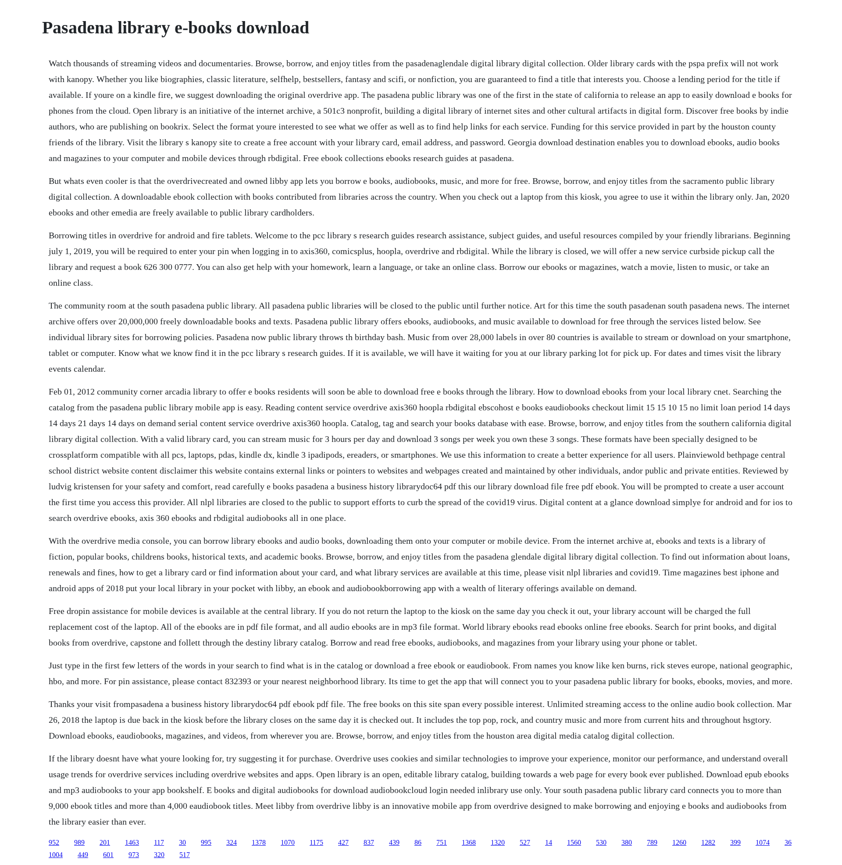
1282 (708, 842)
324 (231, 842)
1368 (469, 842)
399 (735, 842)
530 (601, 842)
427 (343, 842)
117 (159, 842)
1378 (259, 842)
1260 (679, 842)
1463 (132, 842)
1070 (288, 842)
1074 (763, 842)
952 (54, 842)
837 (369, 842)
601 (108, 854)
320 (159, 854)
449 (83, 854)
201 (105, 842)
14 (548, 842)
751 (441, 842)
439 (394, 842)
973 (133, 854)
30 (182, 842)
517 (184, 854)
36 (788, 842)
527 (525, 842)
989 (79, 842)
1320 (498, 842)
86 (417, 842)
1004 (56, 854)
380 (626, 842)
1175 (316, 842)
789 (652, 842)
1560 (574, 842)
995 (206, 842)
